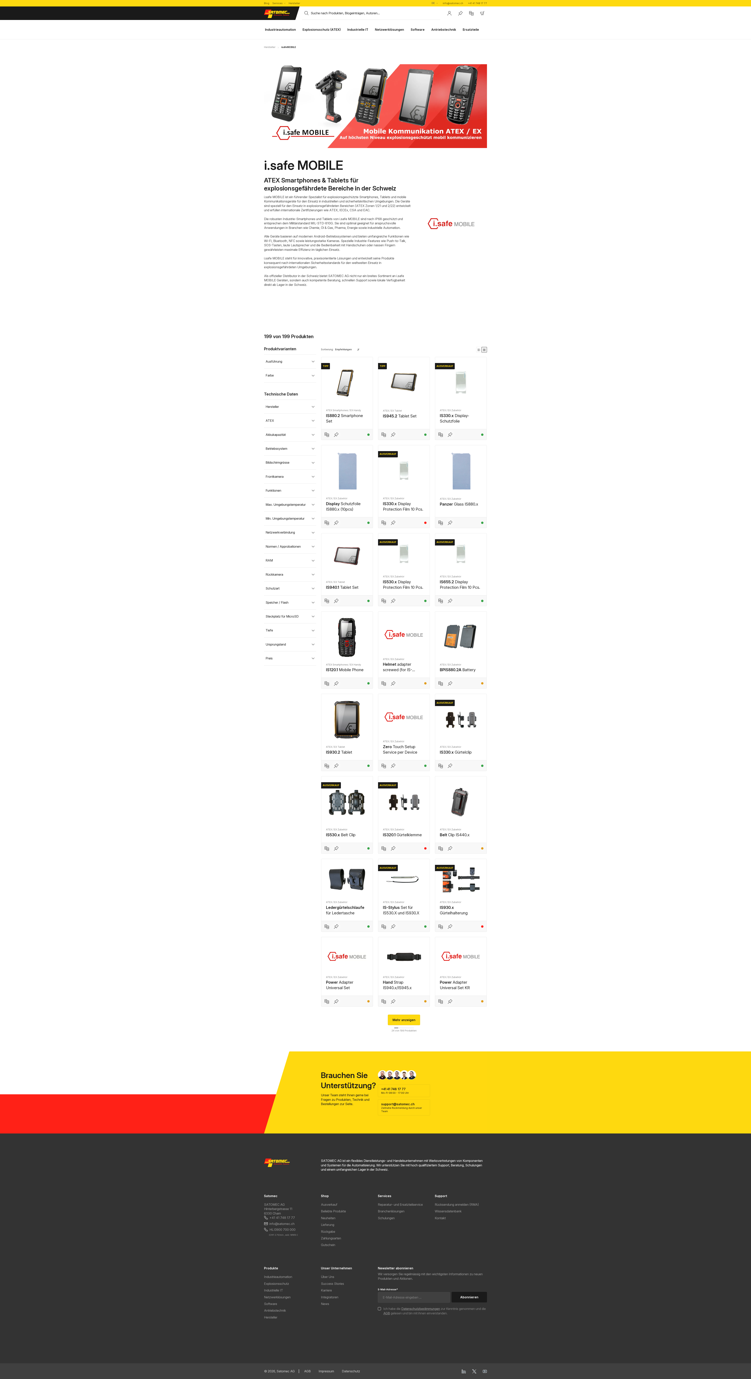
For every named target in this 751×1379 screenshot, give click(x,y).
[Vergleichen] (326, 434)
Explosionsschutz (276, 1284)
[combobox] (375, 13)
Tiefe (269, 630)
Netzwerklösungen (277, 1297)
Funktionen (273, 490)
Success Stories (332, 1284)
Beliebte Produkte (333, 1211)
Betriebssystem (276, 449)
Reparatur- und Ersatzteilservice (400, 1205)
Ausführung (274, 361)
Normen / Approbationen (283, 546)
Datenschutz (351, 1371)
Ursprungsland (276, 644)
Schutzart (272, 588)
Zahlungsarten (331, 1238)
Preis (269, 658)
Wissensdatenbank (448, 1211)
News (325, 1304)
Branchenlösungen (391, 1211)
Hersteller (294, 3)
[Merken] (336, 434)
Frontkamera (275, 477)
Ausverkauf (329, 1205)
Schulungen (386, 1218)
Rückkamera (274, 574)
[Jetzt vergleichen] (471, 13)
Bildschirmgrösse (277, 462)
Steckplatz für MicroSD (282, 616)
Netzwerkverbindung (280, 532)
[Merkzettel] (460, 13)
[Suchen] (306, 13)
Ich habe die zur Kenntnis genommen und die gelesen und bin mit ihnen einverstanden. (434, 1311)
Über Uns (327, 1277)
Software (270, 1304)
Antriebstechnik (275, 1310)
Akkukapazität (276, 435)
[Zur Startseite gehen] (280, 14)
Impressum (326, 1371)
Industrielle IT (273, 1290)
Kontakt (440, 1218)
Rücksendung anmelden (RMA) (457, 1205)
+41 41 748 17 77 (477, 3)
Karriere (326, 1290)
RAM (269, 560)
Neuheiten (328, 1218)
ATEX (270, 421)
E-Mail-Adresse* (388, 1289)
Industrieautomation (278, 1277)
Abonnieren (469, 1297)
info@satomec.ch (453, 3)
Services (277, 3)
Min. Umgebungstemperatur (285, 518)
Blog (266, 3)
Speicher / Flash (277, 602)
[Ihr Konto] (449, 13)
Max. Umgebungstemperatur (286, 505)
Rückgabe (328, 1232)
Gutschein (328, 1245)
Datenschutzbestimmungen (420, 1309)
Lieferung (327, 1225)
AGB (386, 1313)
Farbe (270, 375)
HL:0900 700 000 (282, 1230)
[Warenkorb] (482, 13)
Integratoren (329, 1297)
